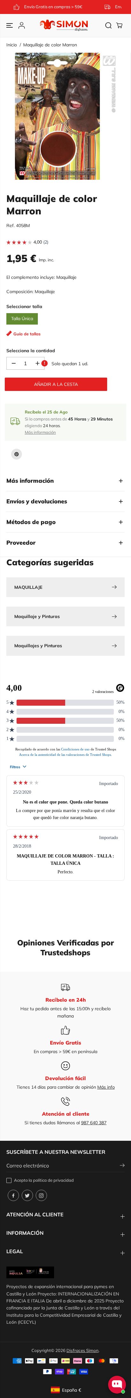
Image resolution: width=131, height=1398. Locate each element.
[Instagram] (41, 1195)
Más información (40, 432)
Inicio (11, 45)
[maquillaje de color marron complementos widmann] (67, 116)
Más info (106, 1087)
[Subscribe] (122, 1166)
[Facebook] (13, 1195)
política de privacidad (53, 1180)
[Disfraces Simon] (64, 25)
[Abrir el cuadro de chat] (117, 1385)
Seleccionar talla (24, 306)
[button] (10, 25)
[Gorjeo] (27, 1195)
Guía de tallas (27, 333)
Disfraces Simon (82, 1350)
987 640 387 (94, 1123)
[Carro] (119, 25)
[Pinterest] (16, 454)
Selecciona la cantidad (30, 350)
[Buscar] (108, 25)
